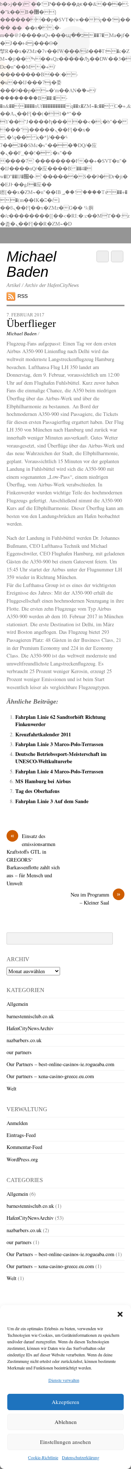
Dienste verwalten (63, 1380)
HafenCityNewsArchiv (30, 1028)
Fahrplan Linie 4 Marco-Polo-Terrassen (59, 771)
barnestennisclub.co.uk (30, 1016)
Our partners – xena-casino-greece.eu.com (50, 1076)
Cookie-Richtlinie (43, 1457)
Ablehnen (66, 1421)
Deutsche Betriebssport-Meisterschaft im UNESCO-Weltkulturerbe (61, 757)
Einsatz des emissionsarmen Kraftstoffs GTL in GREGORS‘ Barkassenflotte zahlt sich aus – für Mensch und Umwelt (33, 859)
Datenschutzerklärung (80, 1457)
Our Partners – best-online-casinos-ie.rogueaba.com (60, 1064)
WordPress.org (22, 1159)
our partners (19, 1052)
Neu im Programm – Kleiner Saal (95, 898)
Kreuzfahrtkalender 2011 (43, 734)
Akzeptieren (65, 1401)
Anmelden (17, 1123)
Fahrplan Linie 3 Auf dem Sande (51, 801)
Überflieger (31, 323)
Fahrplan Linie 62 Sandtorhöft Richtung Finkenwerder (60, 720)
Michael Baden (22, 333)
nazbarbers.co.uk (24, 1040)
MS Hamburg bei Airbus (43, 781)
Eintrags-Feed (21, 1135)
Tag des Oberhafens (37, 791)
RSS (22, 296)
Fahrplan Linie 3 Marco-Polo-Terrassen (59, 744)
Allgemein (17, 1003)
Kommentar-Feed (24, 1147)
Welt (11, 1088)
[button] (120, 1314)
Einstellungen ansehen (65, 1441)
